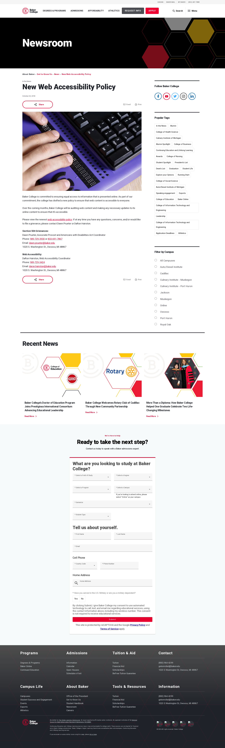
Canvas (160, 2)
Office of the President (77, 696)
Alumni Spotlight (163, 144)
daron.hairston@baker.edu (42, 266)
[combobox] (92, 478)
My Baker (181, 2)
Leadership (160, 216)
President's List (181, 162)
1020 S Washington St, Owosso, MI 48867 (178, 670)
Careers (70, 710)
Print (140, 104)
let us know (93, 734)
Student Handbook (74, 703)
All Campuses (167, 260)
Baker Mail (170, 2)
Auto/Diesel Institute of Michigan (170, 187)
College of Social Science (167, 181)
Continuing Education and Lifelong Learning (174, 150)
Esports (182, 193)
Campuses (25, 696)
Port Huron (166, 318)
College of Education (165, 199)
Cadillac (164, 273)
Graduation (174, 168)
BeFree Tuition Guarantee (124, 673)
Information (71, 663)
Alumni (173, 126)
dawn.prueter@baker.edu (42, 243)
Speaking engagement (165, 193)
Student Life (188, 168)
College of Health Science (167, 132)
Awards (159, 156)
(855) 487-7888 (194, 2)
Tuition (116, 663)
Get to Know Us (44, 74)
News (56, 74)
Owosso (164, 311)
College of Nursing (174, 156)
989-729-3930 (37, 239)
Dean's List (160, 168)
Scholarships (119, 670)
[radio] (76, 599)
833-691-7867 (55, 239)
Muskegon (165, 299)
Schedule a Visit (73, 673)
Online (163, 305)
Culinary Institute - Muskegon (176, 279)
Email (128, 104)
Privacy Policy (137, 625)
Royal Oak (165, 324)
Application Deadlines (165, 233)
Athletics (114, 11)
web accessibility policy (60, 219)
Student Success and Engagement (36, 699)
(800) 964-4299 (166, 663)
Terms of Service (109, 628)
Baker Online (183, 199)
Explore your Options (165, 175)
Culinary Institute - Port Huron (176, 286)
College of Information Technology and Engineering (173, 207)
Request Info (133, 10)
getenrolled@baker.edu (169, 666)
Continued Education (29, 670)
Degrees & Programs (54, 11)
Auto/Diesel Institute (171, 266)
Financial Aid (118, 666)
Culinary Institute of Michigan (168, 138)
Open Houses (72, 670)
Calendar (70, 666)
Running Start (183, 175)
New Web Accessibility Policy (76, 74)
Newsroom (71, 707)
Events (23, 703)
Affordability (96, 11)
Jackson (164, 292)
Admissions (77, 11)
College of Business (182, 144)
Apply (152, 10)
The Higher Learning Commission (69, 720)
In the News (161, 126)
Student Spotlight (163, 162)
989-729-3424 (37, 262)
